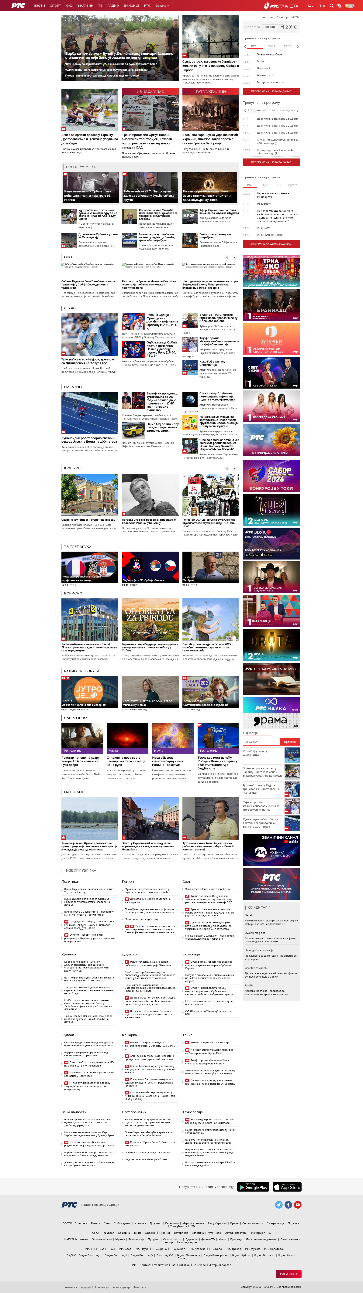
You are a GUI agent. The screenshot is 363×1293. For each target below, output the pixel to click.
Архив (181, 1258)
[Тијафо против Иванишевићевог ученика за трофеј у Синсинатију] (190, 344)
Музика (120, 1239)
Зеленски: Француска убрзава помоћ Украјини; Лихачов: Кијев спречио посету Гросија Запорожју (210, 139)
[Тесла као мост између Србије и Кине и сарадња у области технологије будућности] (218, 738)
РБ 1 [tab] (250, 185)
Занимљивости (74, 1112)
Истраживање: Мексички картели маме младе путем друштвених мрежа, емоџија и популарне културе (218, 421)
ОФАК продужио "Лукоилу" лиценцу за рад (208, 1012)
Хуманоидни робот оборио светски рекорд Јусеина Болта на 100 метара (89, 440)
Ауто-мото (214, 1232)
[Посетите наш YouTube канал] (298, 1205)
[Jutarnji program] (271, 339)
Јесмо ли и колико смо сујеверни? (84, 703)
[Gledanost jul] (271, 440)
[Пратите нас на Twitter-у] (279, 1205)
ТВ (100, 6)
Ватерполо (181, 1232)
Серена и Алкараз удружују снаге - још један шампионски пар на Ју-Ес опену (210, 1082)
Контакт (145, 1265)
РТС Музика (252, 1248)
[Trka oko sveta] (271, 271)
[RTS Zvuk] (271, 544)
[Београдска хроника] (271, 406)
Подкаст (293, 1223)
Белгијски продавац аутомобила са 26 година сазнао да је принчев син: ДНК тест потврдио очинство (162, 401)
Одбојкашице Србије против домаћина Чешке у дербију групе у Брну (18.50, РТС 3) (162, 349)
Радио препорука (81, 671)
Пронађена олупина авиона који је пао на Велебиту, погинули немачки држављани (149, 911)
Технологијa (192, 1112)
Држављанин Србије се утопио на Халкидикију (98, 236)
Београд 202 (165, 1255)
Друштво (129, 954)
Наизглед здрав (187, 1242)
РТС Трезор (233, 1248)
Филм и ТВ (208, 1239)
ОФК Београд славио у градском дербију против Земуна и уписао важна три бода (88, 1044)
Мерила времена (193, 1223)
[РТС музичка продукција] (271, 850)
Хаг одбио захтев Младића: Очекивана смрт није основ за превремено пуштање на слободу (158, 214)
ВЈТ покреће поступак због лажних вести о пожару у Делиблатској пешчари (89, 979)
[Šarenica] (271, 611)
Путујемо (153, 1239)
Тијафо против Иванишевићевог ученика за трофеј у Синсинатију (219, 341)
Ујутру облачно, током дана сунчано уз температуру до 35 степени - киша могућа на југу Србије (97, 214)
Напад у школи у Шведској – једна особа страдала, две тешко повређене (209, 937)
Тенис (187, 1035)
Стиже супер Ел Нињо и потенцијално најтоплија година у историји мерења (217, 396)
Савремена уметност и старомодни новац (88, 519)
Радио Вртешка (264, 1255)
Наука (222, 1239)
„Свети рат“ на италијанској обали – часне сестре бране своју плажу (89, 1164)
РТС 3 (111, 1248)
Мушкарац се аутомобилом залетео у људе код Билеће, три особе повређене (157, 237)
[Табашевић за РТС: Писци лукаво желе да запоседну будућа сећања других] (150, 187)
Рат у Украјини (217, 1223)
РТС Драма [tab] (254, 110)
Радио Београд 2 (116, 1255)
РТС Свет (125, 1248)
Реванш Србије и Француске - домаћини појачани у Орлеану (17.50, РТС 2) (162, 321)
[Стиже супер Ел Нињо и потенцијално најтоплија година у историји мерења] (190, 399)
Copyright (85, 1287)
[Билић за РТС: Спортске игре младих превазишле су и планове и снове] (190, 320)
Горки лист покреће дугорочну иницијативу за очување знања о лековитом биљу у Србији (150, 647)
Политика (69, 881)
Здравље (191, 1239)
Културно (73, 468)
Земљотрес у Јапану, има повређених (215, 236)
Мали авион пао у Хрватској (141, 919)
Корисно (73, 593)
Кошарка (129, 1035)
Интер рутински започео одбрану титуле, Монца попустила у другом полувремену (87, 1086)
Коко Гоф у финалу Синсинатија (212, 363)
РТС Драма (159, 1248)
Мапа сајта (288, 1274)
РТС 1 (88, 1248)
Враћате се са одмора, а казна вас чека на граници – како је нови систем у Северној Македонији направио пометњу (150, 929)
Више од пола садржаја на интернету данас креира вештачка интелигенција (208, 1141)
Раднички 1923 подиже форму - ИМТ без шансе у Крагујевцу (89, 1074)
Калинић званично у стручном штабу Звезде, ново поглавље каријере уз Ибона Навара (150, 1069)
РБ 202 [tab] (292, 185)
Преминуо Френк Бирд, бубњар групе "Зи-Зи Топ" (150, 1144)
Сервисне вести (252, 1223)
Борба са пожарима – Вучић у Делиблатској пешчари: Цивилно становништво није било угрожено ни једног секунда (119, 55)
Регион (128, 881)
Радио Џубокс (241, 1255)
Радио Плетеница (188, 1255)
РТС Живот (178, 1248)
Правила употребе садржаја (112, 1287)
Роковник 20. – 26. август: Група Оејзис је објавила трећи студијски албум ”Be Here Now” (208, 523)
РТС (147, 6)
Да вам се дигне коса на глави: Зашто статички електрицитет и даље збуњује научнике (207, 195)
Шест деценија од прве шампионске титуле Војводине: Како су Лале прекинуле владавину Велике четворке (210, 284)
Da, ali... (249, 915)
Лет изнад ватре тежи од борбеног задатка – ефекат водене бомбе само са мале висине (148, 1014)
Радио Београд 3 (142, 1255)
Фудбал (67, 1035)
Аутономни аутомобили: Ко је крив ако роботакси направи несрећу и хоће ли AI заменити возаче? (208, 846)
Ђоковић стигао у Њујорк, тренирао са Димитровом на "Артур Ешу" (88, 361)
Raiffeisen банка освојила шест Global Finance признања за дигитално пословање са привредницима (89, 647)
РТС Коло (215, 1248)
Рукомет (164, 1232)
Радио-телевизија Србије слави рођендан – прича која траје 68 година (88, 195)
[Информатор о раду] (271, 884)
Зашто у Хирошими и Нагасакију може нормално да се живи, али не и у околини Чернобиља (148, 846)
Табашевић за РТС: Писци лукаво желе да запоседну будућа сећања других (148, 195)
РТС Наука (142, 1248)
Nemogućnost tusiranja (259, 950)
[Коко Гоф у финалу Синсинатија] (190, 367)
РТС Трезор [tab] (270, 110)
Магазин (85, 6)
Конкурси (199, 1265)
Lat (310, 6)
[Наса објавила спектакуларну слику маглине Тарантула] (173, 738)
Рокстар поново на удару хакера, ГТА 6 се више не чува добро (80, 761)
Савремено (75, 718)
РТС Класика (197, 1248)
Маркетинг (161, 1265)
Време (234, 1223)
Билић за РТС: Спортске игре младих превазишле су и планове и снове (218, 318)
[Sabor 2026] (271, 476)
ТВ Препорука (78, 546)
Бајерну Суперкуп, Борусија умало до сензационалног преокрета (86, 1054)
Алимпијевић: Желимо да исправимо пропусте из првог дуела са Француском (149, 1057)
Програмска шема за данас (271, 91)
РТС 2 (100, 1248)
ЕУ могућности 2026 (181, 1226)
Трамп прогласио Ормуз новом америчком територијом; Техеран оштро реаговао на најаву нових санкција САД (147, 141)
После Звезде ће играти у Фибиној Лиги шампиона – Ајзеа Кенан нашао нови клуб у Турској (150, 1096)
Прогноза (252, 27)
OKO (69, 6)
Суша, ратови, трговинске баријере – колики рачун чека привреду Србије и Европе (210, 66)
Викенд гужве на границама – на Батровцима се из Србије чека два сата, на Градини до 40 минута (150, 987)
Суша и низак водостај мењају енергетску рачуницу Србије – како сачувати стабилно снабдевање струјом (209, 991)
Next (297, 46)
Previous (245, 46)
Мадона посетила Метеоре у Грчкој (146, 1159)
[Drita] (271, 645)
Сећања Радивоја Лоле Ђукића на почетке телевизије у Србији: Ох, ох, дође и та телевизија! (88, 284)
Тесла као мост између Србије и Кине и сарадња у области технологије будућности (217, 763)
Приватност (69, 1287)
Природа (236, 1239)
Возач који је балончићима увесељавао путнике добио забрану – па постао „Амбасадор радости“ (87, 1122)
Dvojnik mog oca (255, 932)
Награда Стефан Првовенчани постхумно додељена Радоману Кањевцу (149, 521)
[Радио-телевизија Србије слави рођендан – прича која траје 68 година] (91, 187)
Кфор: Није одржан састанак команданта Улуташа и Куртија (219, 211)
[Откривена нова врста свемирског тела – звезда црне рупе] (127, 738)
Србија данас (122, 1223)
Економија (191, 954)
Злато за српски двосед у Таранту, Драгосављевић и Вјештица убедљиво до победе (89, 139)
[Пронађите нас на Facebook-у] (288, 1205)
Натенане (74, 792)
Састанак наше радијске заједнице (205, 703)
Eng (322, 6)
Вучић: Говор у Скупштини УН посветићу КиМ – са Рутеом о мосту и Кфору (89, 913)
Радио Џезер (286, 1255)
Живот (84, 1239)
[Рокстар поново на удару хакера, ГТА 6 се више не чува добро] (82, 738)
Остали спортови (236, 1232)
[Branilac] (271, 305)
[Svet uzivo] (271, 373)
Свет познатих (134, 1112)
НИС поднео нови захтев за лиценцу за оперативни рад (209, 1002)
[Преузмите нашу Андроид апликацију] (253, 1187)
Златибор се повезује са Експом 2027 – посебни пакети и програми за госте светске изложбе (207, 647)
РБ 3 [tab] (278, 185)
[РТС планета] (281, 5)
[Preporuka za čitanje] (271, 679)
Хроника (68, 954)
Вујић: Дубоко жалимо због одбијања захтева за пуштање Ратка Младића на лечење (87, 901)
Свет (186, 881)
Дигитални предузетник (261, 1239)
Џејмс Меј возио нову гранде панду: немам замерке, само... (163, 427)
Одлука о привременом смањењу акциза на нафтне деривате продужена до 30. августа (209, 977)
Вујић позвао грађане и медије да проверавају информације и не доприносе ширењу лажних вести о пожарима (150, 975)
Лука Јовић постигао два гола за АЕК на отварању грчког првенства (89, 1064)
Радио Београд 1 (90, 1255)
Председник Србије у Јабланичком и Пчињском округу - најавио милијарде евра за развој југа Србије (89, 925)
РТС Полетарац (274, 1248)
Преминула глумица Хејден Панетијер (147, 1152)
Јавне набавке (180, 1265)
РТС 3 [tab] (288, 46)
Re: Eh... (249, 985)
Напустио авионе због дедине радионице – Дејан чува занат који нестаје (89, 1144)
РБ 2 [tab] (264, 185)
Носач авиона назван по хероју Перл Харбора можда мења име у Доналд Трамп (89, 1134)
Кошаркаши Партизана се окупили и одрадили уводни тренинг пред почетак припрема (149, 1082)
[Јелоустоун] (271, 577)
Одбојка (150, 1232)
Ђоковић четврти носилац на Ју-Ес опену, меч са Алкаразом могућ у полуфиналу (210, 1072)
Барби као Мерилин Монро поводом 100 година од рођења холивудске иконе (88, 1154)
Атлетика (198, 1232)
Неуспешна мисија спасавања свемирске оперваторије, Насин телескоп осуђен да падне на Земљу (209, 1152)
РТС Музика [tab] (287, 110)
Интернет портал (220, 1265)
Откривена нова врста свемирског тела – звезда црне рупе (126, 761)
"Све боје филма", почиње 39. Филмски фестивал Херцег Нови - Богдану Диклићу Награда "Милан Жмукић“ (219, 444)
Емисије (131, 6)
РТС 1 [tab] (255, 46)
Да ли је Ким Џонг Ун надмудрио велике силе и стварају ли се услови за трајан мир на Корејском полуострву (208, 926)
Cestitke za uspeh (256, 968)
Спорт (55, 6)
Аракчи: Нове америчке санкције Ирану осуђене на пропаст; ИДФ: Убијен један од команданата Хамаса (209, 912)
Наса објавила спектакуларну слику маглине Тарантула (168, 761)
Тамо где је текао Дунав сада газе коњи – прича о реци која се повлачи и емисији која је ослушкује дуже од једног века (89, 846)
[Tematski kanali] (271, 713)
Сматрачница (275, 1223)
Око (68, 257)
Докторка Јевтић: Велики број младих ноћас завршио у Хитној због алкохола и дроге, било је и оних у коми (150, 1001)
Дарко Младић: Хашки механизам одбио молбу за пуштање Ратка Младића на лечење (88, 1018)
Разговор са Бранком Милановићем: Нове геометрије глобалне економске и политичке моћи (149, 284)
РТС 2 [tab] (271, 46)
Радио (113, 6)
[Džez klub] (271, 510)
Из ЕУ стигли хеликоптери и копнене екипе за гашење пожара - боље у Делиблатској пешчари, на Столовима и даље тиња (88, 1005)
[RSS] (339, 5)
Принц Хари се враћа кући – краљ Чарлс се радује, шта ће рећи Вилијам (149, 1134)
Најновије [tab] (250, 733)
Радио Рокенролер (216, 1255)
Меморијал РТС (261, 1232)
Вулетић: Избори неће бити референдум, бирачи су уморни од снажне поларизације (89, 938)
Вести (39, 6)
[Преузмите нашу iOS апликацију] (287, 1187)
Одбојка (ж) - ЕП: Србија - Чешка (143, 580)
